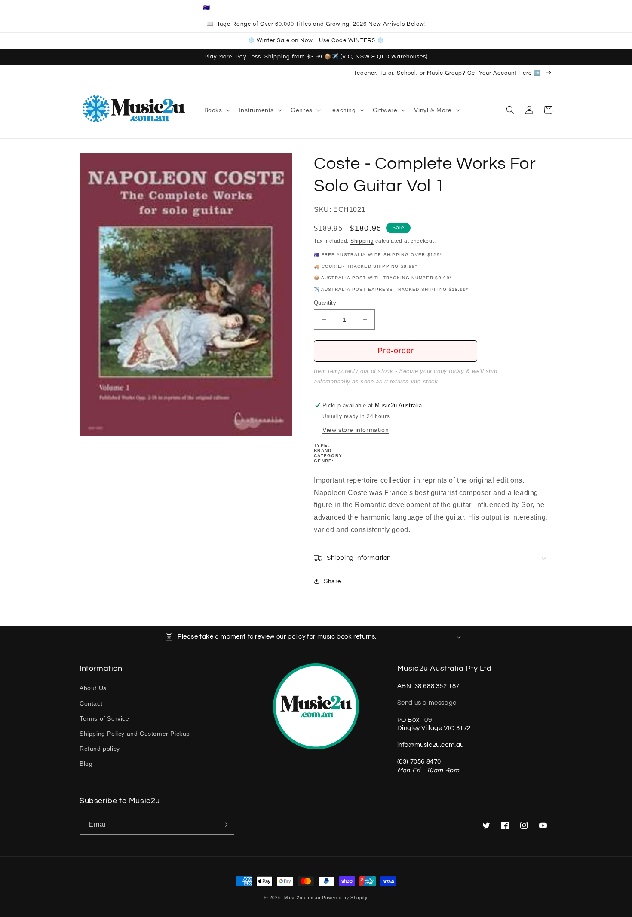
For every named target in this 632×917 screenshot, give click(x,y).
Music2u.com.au (302, 897)
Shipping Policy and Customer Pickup (135, 733)
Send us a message (427, 703)
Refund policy (100, 748)
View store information (355, 429)
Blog (86, 763)
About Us (93, 688)
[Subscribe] (224, 825)
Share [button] (332, 581)
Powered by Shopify (345, 897)
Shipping (362, 241)
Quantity (325, 303)
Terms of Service (104, 718)
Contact (91, 703)
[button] (216, 110)
